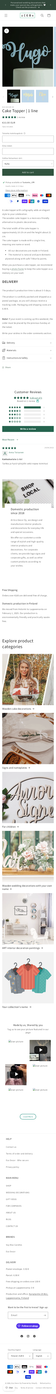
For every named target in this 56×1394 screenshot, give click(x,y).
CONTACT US (12, 1226)
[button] (6, 15)
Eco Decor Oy (16, 1383)
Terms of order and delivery (19, 1153)
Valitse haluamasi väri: (12, 158)
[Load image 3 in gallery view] (42, 96)
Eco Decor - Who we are (17, 1160)
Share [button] (8, 367)
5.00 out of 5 (36, 397)
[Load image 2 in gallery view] (28, 96)
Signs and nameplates (14, 767)
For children (9, 826)
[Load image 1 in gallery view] (13, 96)
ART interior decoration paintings (21, 948)
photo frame (17, 268)
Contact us (11, 1147)
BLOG (8, 1219)
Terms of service (27, 1388)
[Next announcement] (50, 5)
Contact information (44, 1388)
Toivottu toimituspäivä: (12, 133)
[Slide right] (52, 97)
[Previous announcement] (5, 5)
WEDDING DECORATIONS (17, 1192)
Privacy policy (12, 1167)
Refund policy (45, 1383)
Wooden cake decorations (16, 708)
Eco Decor (11, 1251)
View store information (17, 190)
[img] (9, 448)
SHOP (8, 1185)
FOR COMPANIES (14, 1206)
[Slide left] (3, 97)
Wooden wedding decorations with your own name (27, 887)
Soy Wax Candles (14, 1244)
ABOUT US (11, 1212)
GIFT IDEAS (11, 1199)
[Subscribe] (44, 1315)
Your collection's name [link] (15, 1007)
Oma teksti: (7, 146)
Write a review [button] (28, 428)
